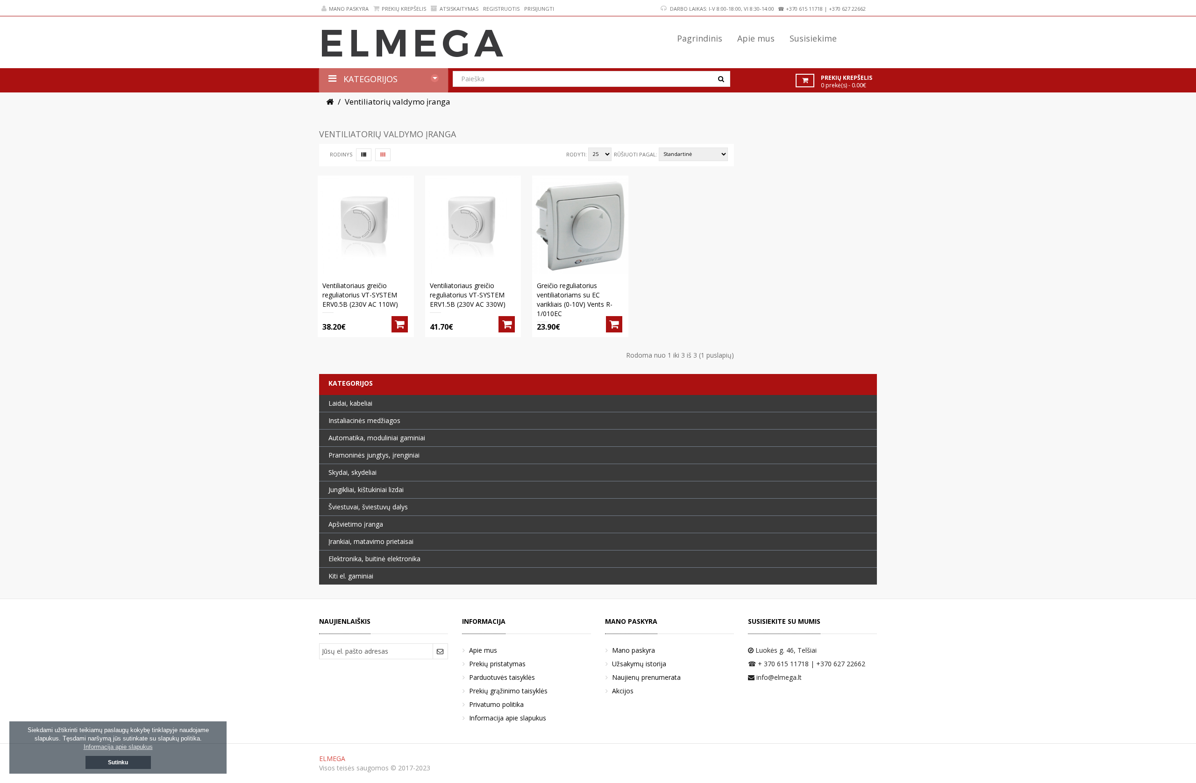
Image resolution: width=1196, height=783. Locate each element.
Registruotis (501, 8)
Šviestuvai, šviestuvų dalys (368, 506)
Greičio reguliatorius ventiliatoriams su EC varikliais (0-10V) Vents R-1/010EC (574, 299)
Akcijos (623, 690)
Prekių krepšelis (404, 8)
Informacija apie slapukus (507, 717)
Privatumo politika (496, 704)
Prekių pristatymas (497, 663)
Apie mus (483, 650)
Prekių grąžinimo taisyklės (508, 690)
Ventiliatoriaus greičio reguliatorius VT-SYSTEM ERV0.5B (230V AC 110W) (360, 295)
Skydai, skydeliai (352, 472)
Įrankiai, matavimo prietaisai (370, 541)
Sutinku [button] (118, 762)
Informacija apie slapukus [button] (118, 746)
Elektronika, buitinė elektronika (374, 558)
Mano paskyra (349, 8)
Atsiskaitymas (459, 8)
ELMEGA (332, 758)
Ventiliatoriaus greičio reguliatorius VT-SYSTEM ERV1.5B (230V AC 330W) (467, 295)
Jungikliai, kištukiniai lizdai (366, 489)
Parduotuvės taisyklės (502, 677)
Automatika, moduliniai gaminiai (376, 437)
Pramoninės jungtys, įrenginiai (374, 455)
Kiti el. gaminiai (350, 575)
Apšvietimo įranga (355, 524)
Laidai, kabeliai (350, 403)
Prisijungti (539, 8)
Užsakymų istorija (639, 663)
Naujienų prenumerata (646, 677)
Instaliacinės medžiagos (364, 420)
